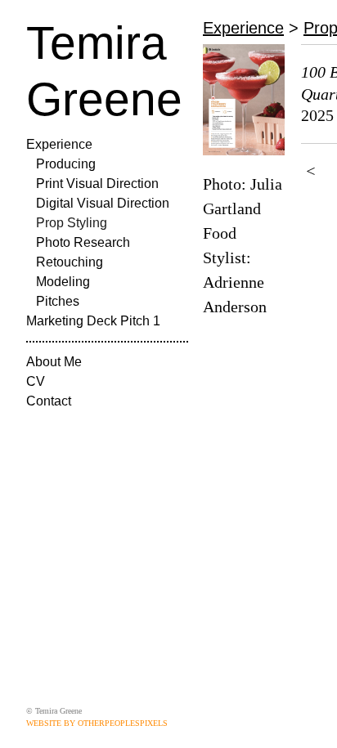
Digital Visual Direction (102, 203)
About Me (54, 362)
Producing (66, 164)
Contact (48, 401)
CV (35, 381)
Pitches (57, 301)
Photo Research (83, 242)
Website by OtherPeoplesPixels (97, 723)
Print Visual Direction (97, 183)
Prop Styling (71, 223)
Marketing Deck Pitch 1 (93, 321)
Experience (59, 144)
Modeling (63, 282)
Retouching (69, 262)
